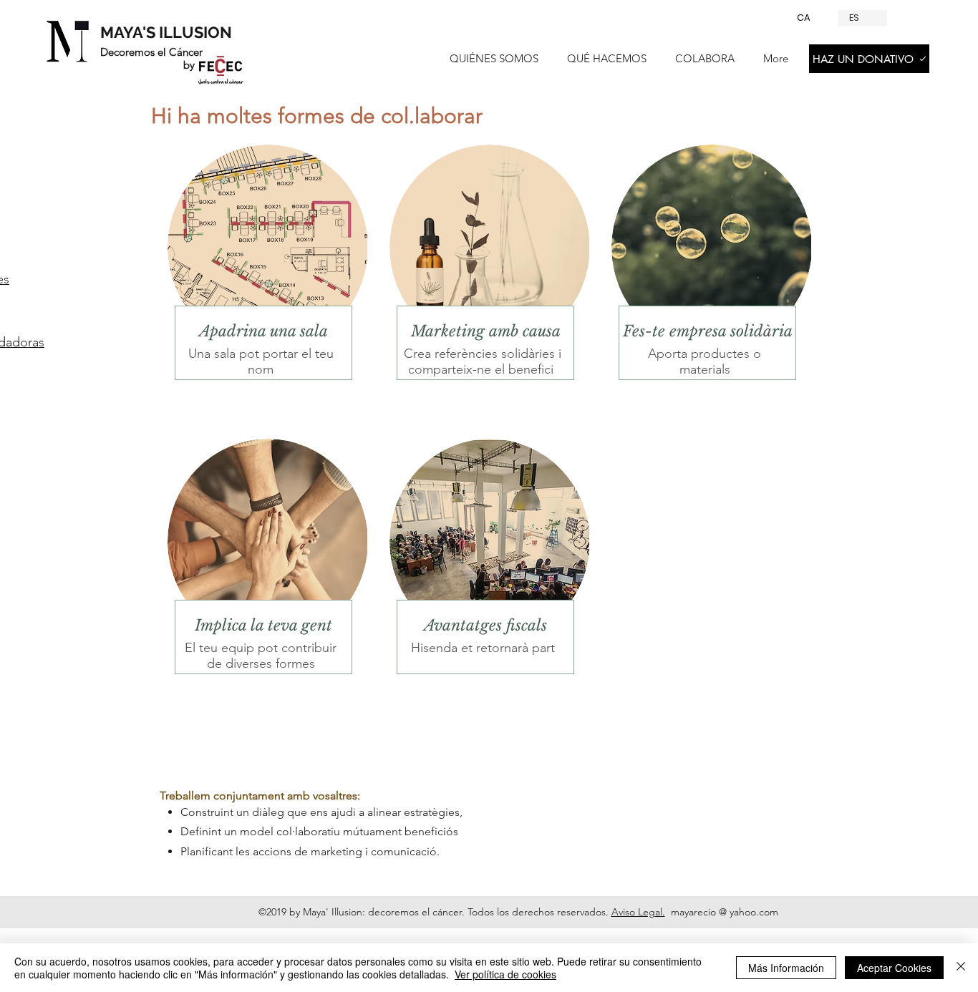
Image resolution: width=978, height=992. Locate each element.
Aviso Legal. (638, 911)
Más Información (786, 968)
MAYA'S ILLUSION (166, 32)
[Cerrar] (960, 968)
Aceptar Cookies (894, 968)
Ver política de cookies (505, 974)
